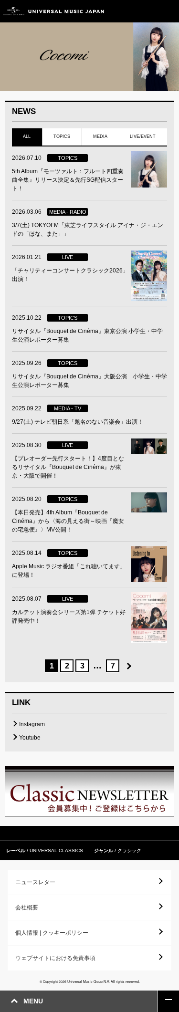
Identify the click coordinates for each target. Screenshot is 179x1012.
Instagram (32, 724)
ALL (27, 136)
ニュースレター (35, 882)
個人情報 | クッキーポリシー (51, 932)
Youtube (30, 737)
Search (147, 11)
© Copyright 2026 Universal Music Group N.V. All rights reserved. (90, 981)
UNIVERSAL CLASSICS (56, 850)
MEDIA (100, 136)
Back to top (168, 1001)
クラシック (129, 850)
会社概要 (26, 907)
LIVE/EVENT (143, 136)
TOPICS (61, 136)
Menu (168, 11)
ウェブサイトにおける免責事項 (55, 958)
